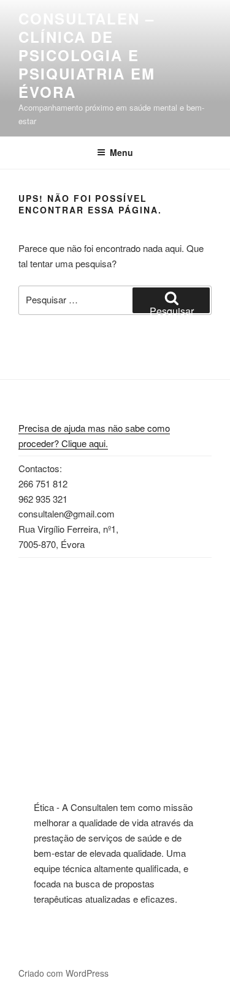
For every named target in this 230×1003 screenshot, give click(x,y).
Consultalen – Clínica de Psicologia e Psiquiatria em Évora (86, 55)
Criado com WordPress (63, 973)
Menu (121, 152)
